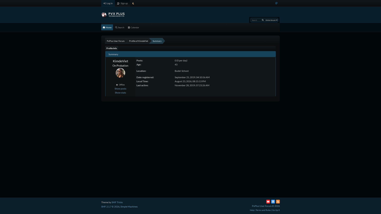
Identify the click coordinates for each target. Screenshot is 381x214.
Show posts (120, 88)
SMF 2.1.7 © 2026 (110, 206)
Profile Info (111, 48)
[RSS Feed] (278, 201)
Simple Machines (129, 206)
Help (252, 210)
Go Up (275, 210)
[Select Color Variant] (276, 3)
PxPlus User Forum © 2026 (266, 205)
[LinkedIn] (273, 201)
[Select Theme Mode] (133, 3)
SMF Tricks (117, 202)
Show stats (120, 92)
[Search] (262, 20)
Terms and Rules (263, 210)
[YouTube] (268, 201)
